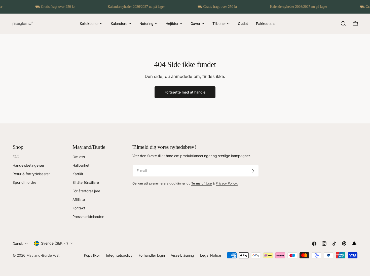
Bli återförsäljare (85, 182)
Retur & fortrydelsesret (31, 174)
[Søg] (343, 24)
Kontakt (78, 208)
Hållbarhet (80, 165)
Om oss (78, 157)
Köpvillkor (92, 255)
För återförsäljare (86, 191)
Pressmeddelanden (88, 216)
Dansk (18, 243)
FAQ (16, 157)
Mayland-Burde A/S (42, 255)
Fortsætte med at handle (185, 92)
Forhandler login (152, 255)
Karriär (77, 174)
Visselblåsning (182, 255)
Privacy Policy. (227, 183)
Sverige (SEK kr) (54, 243)
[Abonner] (253, 170)
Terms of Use (201, 183)
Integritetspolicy (119, 255)
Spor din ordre (24, 182)
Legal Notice (210, 255)
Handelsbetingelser (28, 165)
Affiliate (78, 199)
